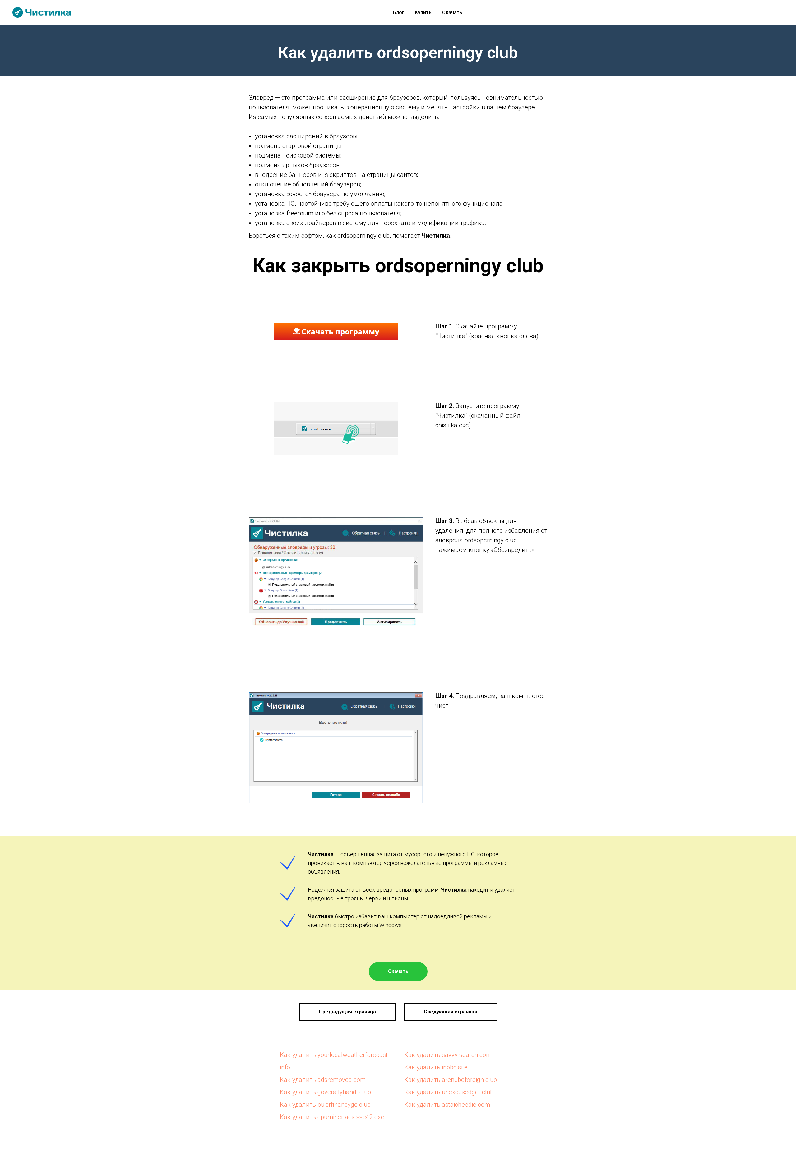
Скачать (452, 13)
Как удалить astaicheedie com (447, 1104)
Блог (398, 13)
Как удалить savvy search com (448, 1055)
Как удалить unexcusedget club (448, 1092)
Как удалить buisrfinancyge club (325, 1104)
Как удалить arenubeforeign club (450, 1079)
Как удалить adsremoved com (323, 1079)
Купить (423, 13)
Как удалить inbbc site (436, 1067)
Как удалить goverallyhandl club (325, 1092)
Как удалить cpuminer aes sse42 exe (332, 1117)
